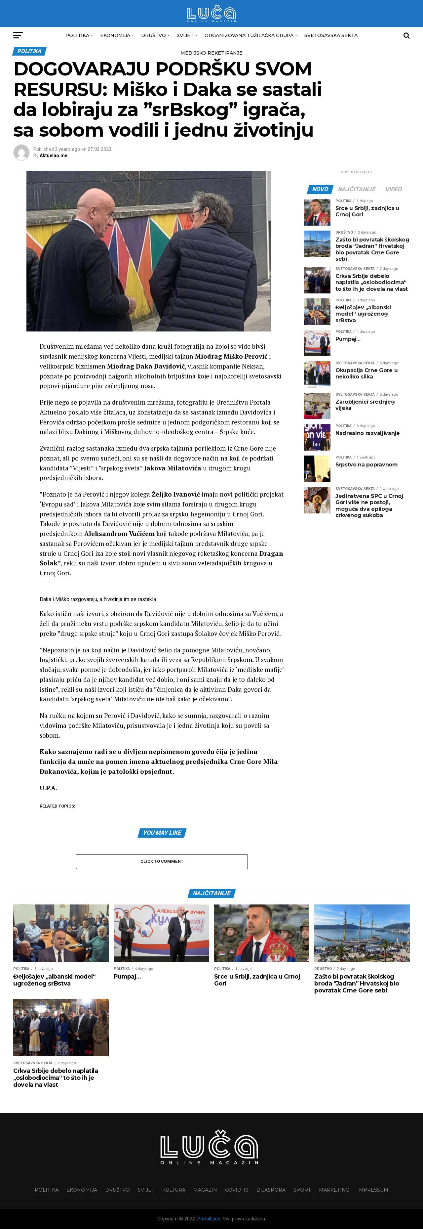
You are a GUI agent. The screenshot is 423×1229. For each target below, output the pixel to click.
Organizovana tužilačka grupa (249, 35)
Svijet (185, 35)
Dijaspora (271, 1190)
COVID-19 (237, 1190)
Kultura (173, 1190)
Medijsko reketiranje (211, 53)
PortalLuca (208, 1219)
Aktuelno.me (53, 155)
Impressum (372, 1190)
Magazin (205, 1190)
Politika (77, 35)
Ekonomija (115, 35)
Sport (302, 1190)
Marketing (334, 1190)
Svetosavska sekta (331, 35)
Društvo (153, 35)
